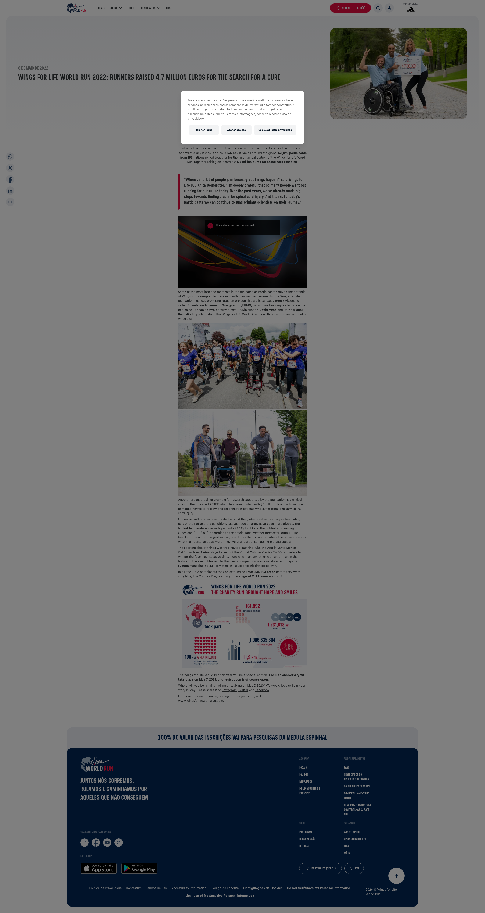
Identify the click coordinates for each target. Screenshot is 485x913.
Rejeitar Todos (203, 129)
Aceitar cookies (236, 129)
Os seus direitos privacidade (275, 129)
